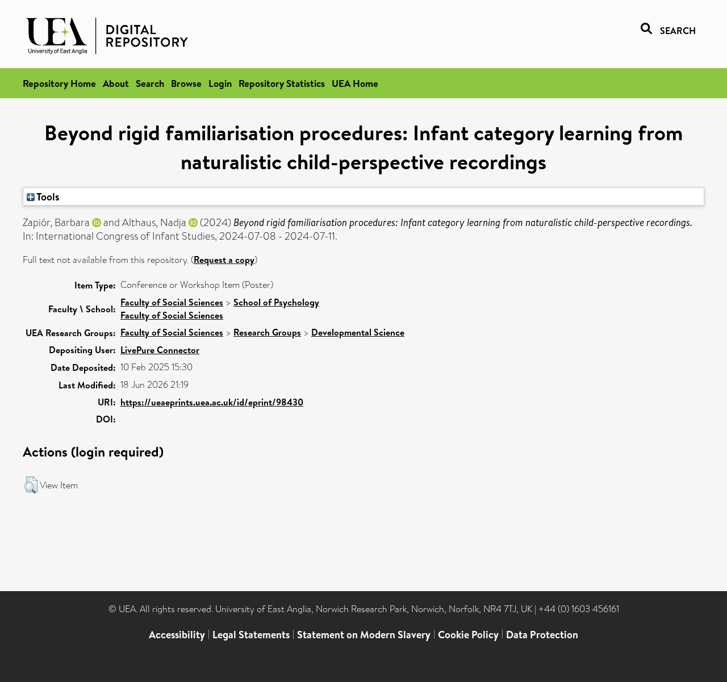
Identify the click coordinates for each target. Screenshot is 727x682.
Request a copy (224, 259)
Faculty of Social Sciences (171, 302)
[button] (30, 484)
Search (150, 83)
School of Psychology (276, 302)
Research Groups (267, 332)
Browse (186, 83)
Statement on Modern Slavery (364, 634)
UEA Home (355, 83)
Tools (47, 196)
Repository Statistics (282, 83)
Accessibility (177, 634)
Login (220, 83)
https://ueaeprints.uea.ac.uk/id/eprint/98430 (211, 402)
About (116, 83)
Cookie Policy (468, 634)
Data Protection (542, 634)
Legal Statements (251, 634)
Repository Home (59, 83)
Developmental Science (357, 332)
